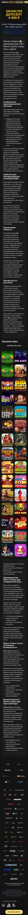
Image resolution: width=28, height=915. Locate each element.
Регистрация (19, 2)
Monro (8, 2)
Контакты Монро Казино (14, 885)
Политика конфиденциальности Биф (14, 883)
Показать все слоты (14, 346)
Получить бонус (14, 912)
